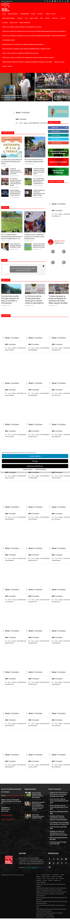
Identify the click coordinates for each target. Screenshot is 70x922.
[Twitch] (60, 1)
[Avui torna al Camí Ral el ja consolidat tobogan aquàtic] (35, 147)
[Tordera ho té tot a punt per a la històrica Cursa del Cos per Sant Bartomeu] (34, 221)
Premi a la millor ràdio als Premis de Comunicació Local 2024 (59, 800)
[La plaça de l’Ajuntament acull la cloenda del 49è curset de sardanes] (5, 171)
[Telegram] (55, 1)
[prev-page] (2, 200)
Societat (27, 156)
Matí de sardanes (41, 95)
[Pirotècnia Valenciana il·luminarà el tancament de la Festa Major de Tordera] (28, 193)
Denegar (35, 461)
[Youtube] (68, 1)
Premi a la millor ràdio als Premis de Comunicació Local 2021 (59, 807)
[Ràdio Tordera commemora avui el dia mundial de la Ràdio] (28, 816)
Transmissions (41, 82)
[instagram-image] (53, 251)
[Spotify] (52, 1)
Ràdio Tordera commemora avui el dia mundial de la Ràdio (38, 816)
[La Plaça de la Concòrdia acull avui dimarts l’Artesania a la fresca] (11, 147)
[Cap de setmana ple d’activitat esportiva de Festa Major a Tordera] (5, 246)
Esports (3, 231)
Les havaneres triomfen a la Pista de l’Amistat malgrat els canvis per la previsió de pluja (15, 182)
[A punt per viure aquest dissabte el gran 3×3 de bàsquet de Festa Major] (28, 246)
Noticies (4, 293)
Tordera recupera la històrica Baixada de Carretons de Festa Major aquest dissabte (58, 299)
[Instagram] (47, 1)
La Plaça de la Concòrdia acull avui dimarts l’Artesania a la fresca (11, 161)
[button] (66, 71)
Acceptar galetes (35, 456)
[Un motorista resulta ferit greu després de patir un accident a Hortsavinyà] (11, 289)
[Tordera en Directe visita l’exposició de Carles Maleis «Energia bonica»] (17, 87)
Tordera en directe (6, 93)
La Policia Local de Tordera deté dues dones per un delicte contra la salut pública (34, 299)
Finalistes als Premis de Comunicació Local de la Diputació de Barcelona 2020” (58, 817)
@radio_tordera (60, 241)
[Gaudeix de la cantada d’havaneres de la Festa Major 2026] (61, 95)
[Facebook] (45, 1)
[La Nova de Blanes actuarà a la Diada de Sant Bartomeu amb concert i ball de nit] (5, 193)
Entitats (3, 156)
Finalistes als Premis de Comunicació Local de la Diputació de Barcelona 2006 (58, 833)
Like (66, 127)
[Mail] (61, 859)
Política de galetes (28, 469)
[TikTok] (58, 1)
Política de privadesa (40, 469)
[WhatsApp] (65, 1)
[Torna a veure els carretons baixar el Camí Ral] (52, 81)
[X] (63, 1)
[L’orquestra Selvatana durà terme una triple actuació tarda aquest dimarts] (28, 171)
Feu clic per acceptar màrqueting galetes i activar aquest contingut (23, 269)
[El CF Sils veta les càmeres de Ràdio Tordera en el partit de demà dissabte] (28, 794)
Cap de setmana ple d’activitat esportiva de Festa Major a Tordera (15, 245)
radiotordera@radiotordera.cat (15, 795)
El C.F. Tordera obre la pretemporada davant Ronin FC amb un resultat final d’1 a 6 (11, 236)
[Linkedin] (50, 1)
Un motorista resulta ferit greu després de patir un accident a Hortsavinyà (10, 299)
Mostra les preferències (35, 466)
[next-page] (5, 200)
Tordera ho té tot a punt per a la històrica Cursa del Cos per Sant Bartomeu (34, 236)
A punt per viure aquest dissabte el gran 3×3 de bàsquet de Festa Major (39, 245)
